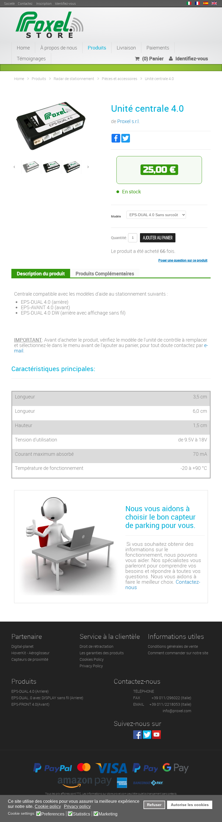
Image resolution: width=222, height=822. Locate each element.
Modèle (116, 216)
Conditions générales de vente (173, 646)
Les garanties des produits (102, 652)
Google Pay (176, 768)
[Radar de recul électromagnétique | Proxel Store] (49, 24)
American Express (122, 783)
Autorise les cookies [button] (190, 805)
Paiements (157, 47)
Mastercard (83, 768)
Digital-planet (22, 646)
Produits (97, 47)
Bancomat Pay (148, 783)
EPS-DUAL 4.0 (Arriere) (29, 691)
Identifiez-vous (191, 58)
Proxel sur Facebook (137, 734)
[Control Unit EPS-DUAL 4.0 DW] (71, 166)
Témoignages (31, 58)
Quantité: (119, 237)
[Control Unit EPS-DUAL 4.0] (31, 166)
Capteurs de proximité (29, 659)
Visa (111, 768)
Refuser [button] (154, 805)
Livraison (126, 47)
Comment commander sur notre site (178, 652)
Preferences (52, 814)
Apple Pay (145, 768)
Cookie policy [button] (48, 806)
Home (23, 47)
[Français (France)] (197, 3)
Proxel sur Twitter (147, 734)
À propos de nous (58, 47)
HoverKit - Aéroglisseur (30, 652)
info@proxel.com (177, 710)
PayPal (52, 768)
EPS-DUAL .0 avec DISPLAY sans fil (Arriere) (47, 697)
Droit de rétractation (96, 646)
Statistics (81, 814)
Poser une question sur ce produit (182, 260)
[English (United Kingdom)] (214, 3)
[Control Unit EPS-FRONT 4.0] (51, 166)
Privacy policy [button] (77, 806)
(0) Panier (153, 58)
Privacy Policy (91, 665)
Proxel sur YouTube (156, 734)
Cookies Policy (92, 659)
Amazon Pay (85, 783)
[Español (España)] (205, 3)
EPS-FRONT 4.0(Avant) (30, 704)
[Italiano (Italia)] (189, 3)
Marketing (108, 814)
